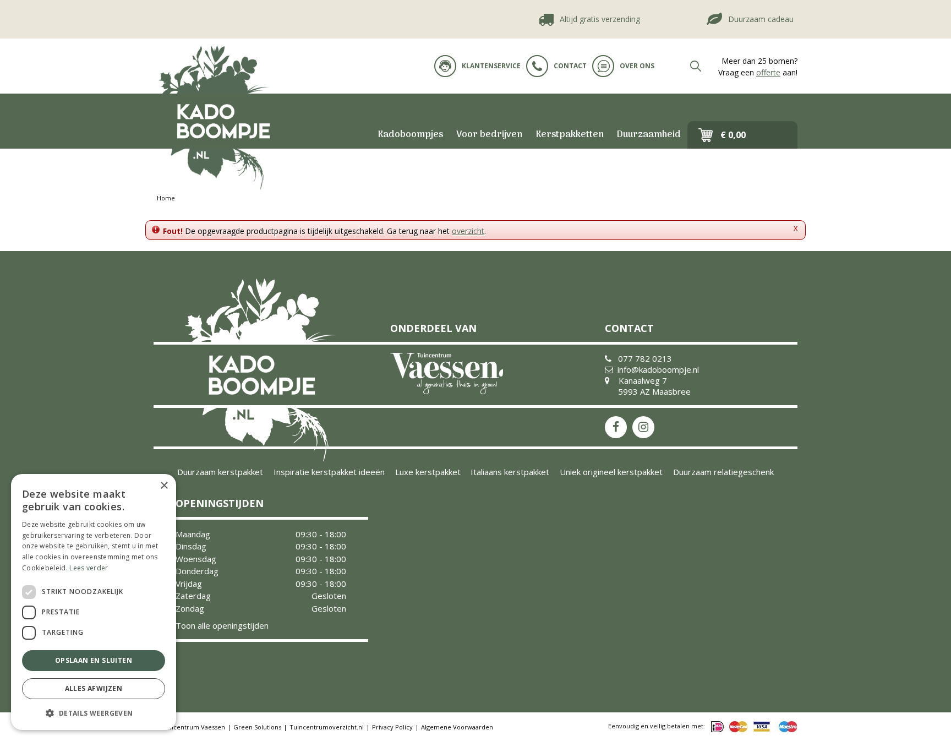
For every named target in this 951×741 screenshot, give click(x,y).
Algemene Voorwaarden (457, 727)
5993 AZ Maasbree (654, 391)
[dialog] (93, 602)
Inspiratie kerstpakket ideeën (329, 471)
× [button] (164, 486)
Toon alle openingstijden (222, 625)
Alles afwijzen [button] (94, 688)
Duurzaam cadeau (751, 19)
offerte (768, 72)
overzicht (468, 231)
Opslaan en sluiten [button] (93, 660)
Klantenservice (491, 65)
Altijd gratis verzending (590, 19)
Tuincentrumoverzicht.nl (326, 727)
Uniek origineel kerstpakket (611, 471)
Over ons (637, 65)
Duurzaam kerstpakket (220, 471)
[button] (93, 712)
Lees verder (88, 568)
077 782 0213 (645, 358)
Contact (570, 65)
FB (616, 427)
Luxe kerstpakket (428, 471)
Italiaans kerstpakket (510, 471)
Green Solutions (257, 727)
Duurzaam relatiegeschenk (723, 471)
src (695, 66)
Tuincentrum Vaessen (192, 727)
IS (643, 427)
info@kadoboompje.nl (658, 369)
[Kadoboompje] (222, 121)
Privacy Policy (392, 727)
